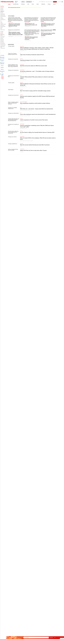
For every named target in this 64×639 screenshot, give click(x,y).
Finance (2, 17)
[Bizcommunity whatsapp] (44, 1)
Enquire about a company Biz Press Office (2, 77)
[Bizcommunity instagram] (42, 1)
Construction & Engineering (2, 11)
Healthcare (2, 18)
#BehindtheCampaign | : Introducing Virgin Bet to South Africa (48, 25)
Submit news (47, 1)
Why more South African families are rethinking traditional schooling (48, 34)
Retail (1, 28)
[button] (33, 2)
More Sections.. (3, 48)
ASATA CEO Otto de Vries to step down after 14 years (33, 150)
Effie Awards (2, 39)
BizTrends (2, 33)
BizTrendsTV (2, 40)
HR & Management (3, 19)
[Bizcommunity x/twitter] (40, 1)
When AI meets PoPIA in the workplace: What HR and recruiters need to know (38, 138)
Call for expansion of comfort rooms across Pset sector (34, 120)
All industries (2, 7)
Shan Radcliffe (22, 128)
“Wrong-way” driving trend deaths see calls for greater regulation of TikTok (14, 25)
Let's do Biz (62, 638)
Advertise (51, 1)
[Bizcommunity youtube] (43, 1)
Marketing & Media (3, 26)
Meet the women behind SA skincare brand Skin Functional (34, 145)
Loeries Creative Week (3, 46)
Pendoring (2, 38)
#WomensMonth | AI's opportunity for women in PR (31, 24)
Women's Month (3, 36)
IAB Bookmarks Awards (2, 34)
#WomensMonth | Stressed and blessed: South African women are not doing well (37, 84)
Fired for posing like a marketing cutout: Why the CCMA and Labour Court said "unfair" (37, 126)
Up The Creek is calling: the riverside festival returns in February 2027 (37, 132)
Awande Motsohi (27, 26)
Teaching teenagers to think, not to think (32, 60)
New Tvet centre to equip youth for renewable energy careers (35, 90)
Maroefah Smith (22, 50)
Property (2, 27)
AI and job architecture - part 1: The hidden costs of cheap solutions (37, 71)
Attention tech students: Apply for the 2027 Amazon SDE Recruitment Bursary (37, 97)
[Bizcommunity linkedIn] (39, 1)
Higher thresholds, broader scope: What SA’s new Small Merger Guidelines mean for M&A (15, 33)
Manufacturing (2, 25)
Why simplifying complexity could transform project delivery (35, 103)
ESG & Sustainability (3, 16)
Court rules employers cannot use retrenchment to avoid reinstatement (38, 114)
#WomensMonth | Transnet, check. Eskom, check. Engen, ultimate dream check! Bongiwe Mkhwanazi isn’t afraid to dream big (37, 48)
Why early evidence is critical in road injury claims (36, 77)
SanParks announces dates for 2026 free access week (33, 65)
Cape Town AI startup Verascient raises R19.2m (32, 54)
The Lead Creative (3, 45)
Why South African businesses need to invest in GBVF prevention (31, 38)
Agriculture (2, 8)
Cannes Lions (2, 37)
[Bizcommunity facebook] (41, 1)
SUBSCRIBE (51, 637)
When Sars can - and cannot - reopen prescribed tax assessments (36, 108)
